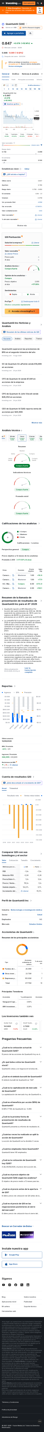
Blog (3, 1297)
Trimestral (13, 788)
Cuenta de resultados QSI (16, 776)
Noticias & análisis (30, 74)
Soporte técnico (30, 1306)
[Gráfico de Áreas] (7, 85)
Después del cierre (11, 56)
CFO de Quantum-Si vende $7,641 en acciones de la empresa (19, 380)
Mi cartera (6, 1306)
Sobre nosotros (30, 1297)
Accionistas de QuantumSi (17, 932)
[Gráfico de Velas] (4, 85)
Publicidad (28, 1302)
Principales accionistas (26, 79)
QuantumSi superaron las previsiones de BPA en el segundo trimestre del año (21, 350)
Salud (39, 915)
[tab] (12, 438)
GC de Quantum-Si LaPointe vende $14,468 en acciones (22, 365)
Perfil (13, 79)
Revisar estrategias (15, 66)
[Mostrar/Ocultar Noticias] (16, 85)
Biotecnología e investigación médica (26, 910)
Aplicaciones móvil (9, 1302)
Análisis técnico (11, 430)
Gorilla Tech (8, 1023)
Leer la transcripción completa (30, 670)
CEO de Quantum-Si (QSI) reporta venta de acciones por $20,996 (21, 410)
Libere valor (35, 145)
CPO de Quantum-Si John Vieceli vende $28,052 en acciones (20, 395)
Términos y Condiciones (10, 1402)
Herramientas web (9, 1311)
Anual (4, 788)
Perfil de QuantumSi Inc (15, 900)
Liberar (26, 891)
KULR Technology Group (31, 1023)
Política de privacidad (9, 1410)
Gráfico (15, 74)
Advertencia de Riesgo (10, 1417)
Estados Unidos (35, 924)
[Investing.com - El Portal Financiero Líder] (13, 3)
